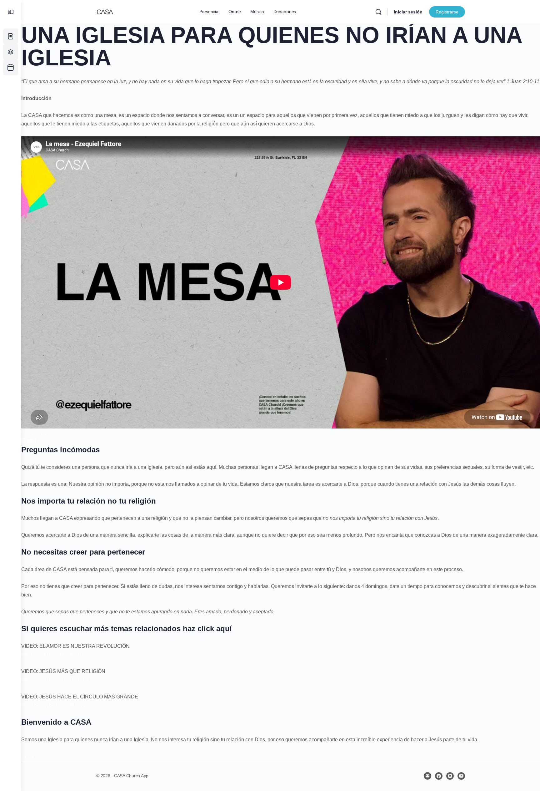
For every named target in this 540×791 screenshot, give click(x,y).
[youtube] (461, 776)
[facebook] (438, 776)
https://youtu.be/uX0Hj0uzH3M (55, 679)
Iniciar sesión (408, 11)
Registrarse (447, 11)
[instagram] (450, 776)
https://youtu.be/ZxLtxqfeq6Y (52, 654)
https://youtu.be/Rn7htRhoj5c (53, 705)
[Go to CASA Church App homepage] (105, 11)
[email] (427, 776)
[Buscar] (378, 12)
